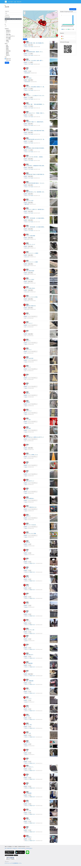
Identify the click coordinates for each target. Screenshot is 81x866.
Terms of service (21, 848)
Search (7, 62)
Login (15, 1)
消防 (27, 828)
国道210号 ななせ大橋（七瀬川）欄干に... (34, 60)
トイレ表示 (28, 419)
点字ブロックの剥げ (30, 279)
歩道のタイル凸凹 (29, 200)
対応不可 (8, 55)
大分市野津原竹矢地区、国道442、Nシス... (34, 51)
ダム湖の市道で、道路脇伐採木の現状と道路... (35, 165)
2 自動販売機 (28, 793)
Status (6, 43)
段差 (27, 384)
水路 (27, 750)
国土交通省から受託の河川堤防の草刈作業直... (35, 148)
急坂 (27, 463)
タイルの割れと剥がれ (30, 288)
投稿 (7, 45)
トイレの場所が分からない (31, 507)
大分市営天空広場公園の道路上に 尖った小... (35, 183)
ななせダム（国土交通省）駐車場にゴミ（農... (35, 86)
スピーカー (28, 621)
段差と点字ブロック (30, 481)
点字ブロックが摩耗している (32, 454)
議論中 (7, 48)
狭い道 (27, 577)
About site (19, 1)
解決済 (7, 53)
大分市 (25, 45)
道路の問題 (8, 34)
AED (27, 759)
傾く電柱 (28, 715)
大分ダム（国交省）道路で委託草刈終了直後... (35, 130)
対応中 (7, 49)
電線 (27, 551)
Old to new (8, 60)
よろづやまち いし (29, 766)
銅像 (27, 784)
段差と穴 (28, 393)
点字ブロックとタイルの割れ (32, 297)
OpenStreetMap (51, 37)
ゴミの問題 (8, 39)
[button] (41, 37)
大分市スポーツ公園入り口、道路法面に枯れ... (35, 209)
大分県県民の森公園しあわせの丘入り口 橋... (35, 139)
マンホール (28, 367)
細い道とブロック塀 (30, 629)
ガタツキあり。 (29, 78)
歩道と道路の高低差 (30, 270)
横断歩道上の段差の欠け (31, 305)
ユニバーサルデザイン (10, 36)
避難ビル (28, 742)
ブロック (28, 689)
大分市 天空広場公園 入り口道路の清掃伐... (35, 218)
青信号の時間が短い (30, 498)
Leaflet (47, 37)
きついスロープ (29, 323)
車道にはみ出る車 (29, 358)
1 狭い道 (28, 819)
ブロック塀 (28, 733)
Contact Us (15, 848)
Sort (6, 57)
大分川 (27, 603)
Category (7, 28)
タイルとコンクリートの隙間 (32, 262)
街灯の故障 (8, 37)
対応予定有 (8, 51)
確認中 (7, 46)
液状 (27, 637)
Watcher (25, 39)
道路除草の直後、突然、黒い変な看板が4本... (35, 43)
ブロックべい (28, 698)
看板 (27, 568)
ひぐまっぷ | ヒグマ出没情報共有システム (13, 863)
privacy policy (29, 848)
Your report (10, 1)
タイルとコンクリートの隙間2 (32, 253)
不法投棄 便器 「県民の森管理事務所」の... (35, 104)
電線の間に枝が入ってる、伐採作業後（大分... (35, 191)
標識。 (27, 69)
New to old (8, 58)
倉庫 (27, 612)
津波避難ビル (28, 837)
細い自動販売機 (29, 663)
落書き (7, 40)
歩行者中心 (8, 31)
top (5, 848)
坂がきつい (28, 340)
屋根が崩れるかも (29, 654)
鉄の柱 (27, 802)
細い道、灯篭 (28, 724)
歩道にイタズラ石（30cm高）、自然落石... (34, 156)
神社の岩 (28, 542)
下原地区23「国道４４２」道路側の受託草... (35, 121)
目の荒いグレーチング (30, 244)
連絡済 (7, 52)
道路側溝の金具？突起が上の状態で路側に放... (35, 174)
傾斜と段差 (28, 428)
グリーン (8, 33)
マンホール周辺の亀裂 (30, 235)
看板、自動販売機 (29, 680)
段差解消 (28, 402)
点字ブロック (28, 349)
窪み (27, 472)
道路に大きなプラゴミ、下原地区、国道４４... (35, 113)
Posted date (7, 17)
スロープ (28, 314)
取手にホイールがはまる (31, 524)
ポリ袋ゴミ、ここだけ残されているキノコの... (35, 95)
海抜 (27, 775)
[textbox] (13, 22)
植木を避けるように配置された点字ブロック (35, 437)
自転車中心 (8, 30)
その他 (7, 41)
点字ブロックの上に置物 (31, 533)
